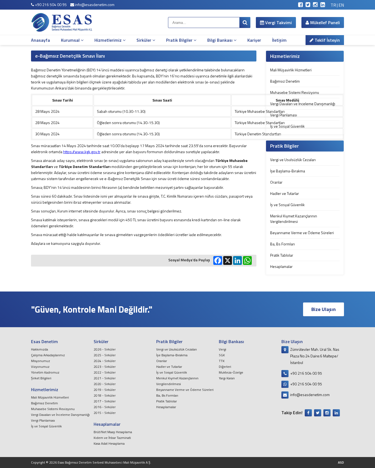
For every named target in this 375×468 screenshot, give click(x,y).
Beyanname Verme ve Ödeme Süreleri (302, 233)
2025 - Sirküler (105, 355)
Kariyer (254, 40)
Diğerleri (225, 366)
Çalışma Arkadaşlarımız (48, 355)
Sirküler (144, 40)
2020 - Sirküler (105, 383)
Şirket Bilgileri (41, 378)
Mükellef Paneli (324, 22)
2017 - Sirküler (105, 401)
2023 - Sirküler (105, 366)
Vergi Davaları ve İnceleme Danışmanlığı (302, 104)
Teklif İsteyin (327, 40)
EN (341, 5)
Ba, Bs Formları (282, 244)
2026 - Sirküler (105, 349)
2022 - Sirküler (105, 372)
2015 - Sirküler (105, 412)
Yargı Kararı (227, 378)
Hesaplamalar (281, 266)
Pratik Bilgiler (180, 40)
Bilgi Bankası (220, 40)
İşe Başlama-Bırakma (287, 171)
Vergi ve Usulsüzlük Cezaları (293, 159)
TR (333, 5)
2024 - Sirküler (105, 360)
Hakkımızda (39, 349)
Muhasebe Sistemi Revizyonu (294, 92)
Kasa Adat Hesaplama (109, 443)
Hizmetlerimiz (108, 40)
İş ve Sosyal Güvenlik (287, 126)
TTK (222, 360)
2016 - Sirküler (105, 407)
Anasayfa (40, 40)
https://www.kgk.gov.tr (81, 152)
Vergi (222, 349)
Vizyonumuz (40, 366)
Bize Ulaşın (323, 309)
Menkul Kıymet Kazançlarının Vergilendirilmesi (293, 218)
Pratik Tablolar (281, 255)
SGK (222, 355)
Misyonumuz (40, 360)
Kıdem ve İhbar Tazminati (112, 437)
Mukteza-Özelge (231, 372)
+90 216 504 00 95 (50, 4)
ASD (341, 462)
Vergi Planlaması (283, 115)
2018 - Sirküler (105, 395)
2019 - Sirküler (105, 389)
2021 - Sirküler (105, 378)
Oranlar (276, 182)
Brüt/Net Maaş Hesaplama (113, 432)
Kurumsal (71, 40)
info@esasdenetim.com (94, 4)
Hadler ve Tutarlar (284, 193)
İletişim (279, 40)
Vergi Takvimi (278, 22)
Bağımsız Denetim (285, 81)
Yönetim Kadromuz (45, 372)
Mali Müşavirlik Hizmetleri (291, 70)
